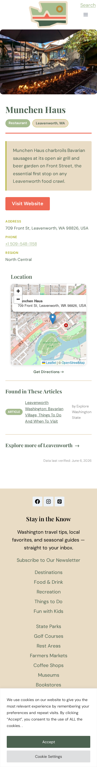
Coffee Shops (48, 665)
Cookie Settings (48, 756)
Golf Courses (48, 636)
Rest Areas (49, 646)
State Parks (48, 626)
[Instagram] (48, 501)
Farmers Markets (48, 655)
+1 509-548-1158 (21, 244)
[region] (48, 727)
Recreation (49, 592)
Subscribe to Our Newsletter (48, 560)
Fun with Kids (48, 611)
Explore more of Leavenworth (42, 445)
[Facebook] (37, 501)
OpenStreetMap (73, 362)
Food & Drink (48, 582)
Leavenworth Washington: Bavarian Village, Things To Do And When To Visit (44, 412)
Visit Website (27, 203)
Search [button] (88, 5)
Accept (48, 741)
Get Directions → (48, 371)
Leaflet (50, 362)
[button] (52, 318)
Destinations (49, 572)
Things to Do (48, 601)
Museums (48, 675)
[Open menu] (86, 15)
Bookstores (48, 685)
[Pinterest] (59, 501)
